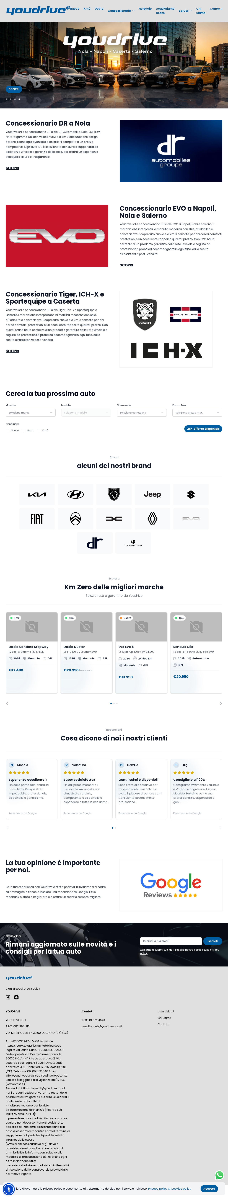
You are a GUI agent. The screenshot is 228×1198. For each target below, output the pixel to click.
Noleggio (145, 9)
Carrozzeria (124, 405)
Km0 (87, 9)
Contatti (216, 9)
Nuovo (74, 9)
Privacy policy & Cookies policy (169, 1189)
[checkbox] (7, 430)
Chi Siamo (201, 11)
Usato (99, 9)
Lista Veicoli (166, 1011)
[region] (114, 658)
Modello (66, 405)
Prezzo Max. (179, 405)
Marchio (11, 405)
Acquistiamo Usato (165, 11)
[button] (9, 1189)
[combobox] (31, 413)
